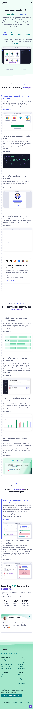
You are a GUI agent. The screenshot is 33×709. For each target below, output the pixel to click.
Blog (2, 674)
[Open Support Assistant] (30, 706)
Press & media (21, 683)
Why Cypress (4, 660)
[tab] (5, 33)
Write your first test (6, 664)
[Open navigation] (31, 2)
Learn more (6, 109)
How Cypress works (6, 668)
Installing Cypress (6, 662)
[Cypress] (14, 2)
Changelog (21, 662)
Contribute (21, 666)
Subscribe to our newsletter (11, 696)
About (19, 674)
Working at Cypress (23, 679)
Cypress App (15, 43)
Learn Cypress (21, 668)
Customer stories (22, 681)
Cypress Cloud (20, 303)
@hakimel (10, 619)
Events (3, 679)
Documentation (22, 660)
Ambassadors (5, 677)
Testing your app (5, 666)
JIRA (30, 445)
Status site (20, 664)
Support (20, 677)
